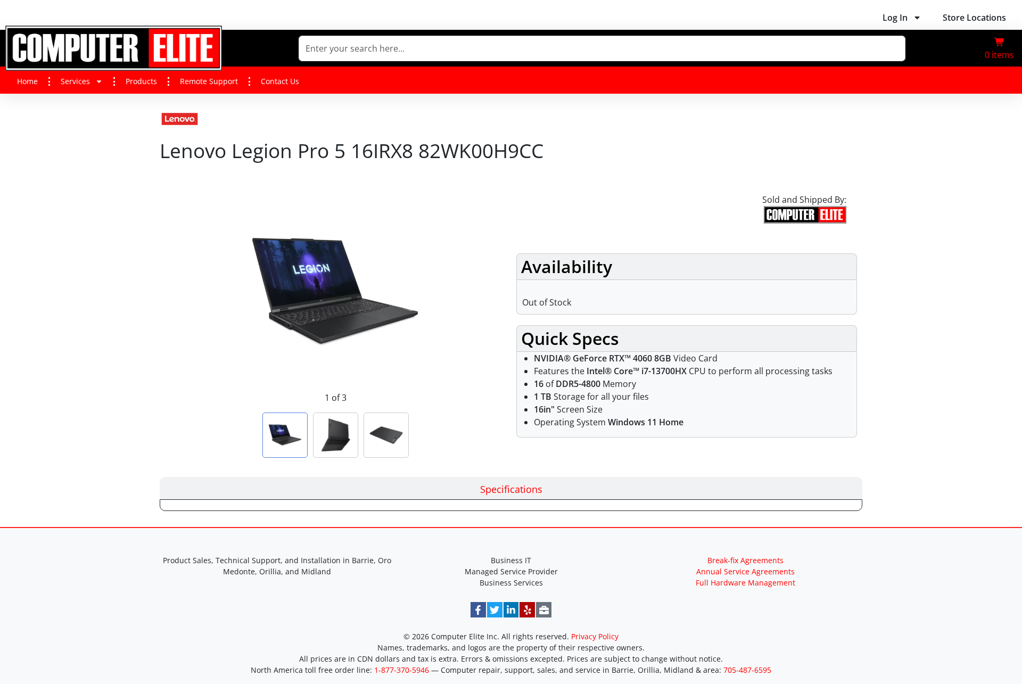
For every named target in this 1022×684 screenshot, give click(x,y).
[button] (999, 48)
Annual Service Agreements (745, 571)
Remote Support (209, 81)
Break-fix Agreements (745, 560)
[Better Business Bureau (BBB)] (543, 609)
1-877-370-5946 (401, 670)
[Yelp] (527, 609)
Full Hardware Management (745, 583)
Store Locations (974, 17)
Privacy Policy (595, 636)
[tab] (511, 488)
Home (27, 81)
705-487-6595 (747, 670)
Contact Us (280, 81)
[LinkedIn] (511, 609)
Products (141, 81)
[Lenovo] (180, 116)
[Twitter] (494, 609)
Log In (895, 17)
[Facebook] (478, 609)
